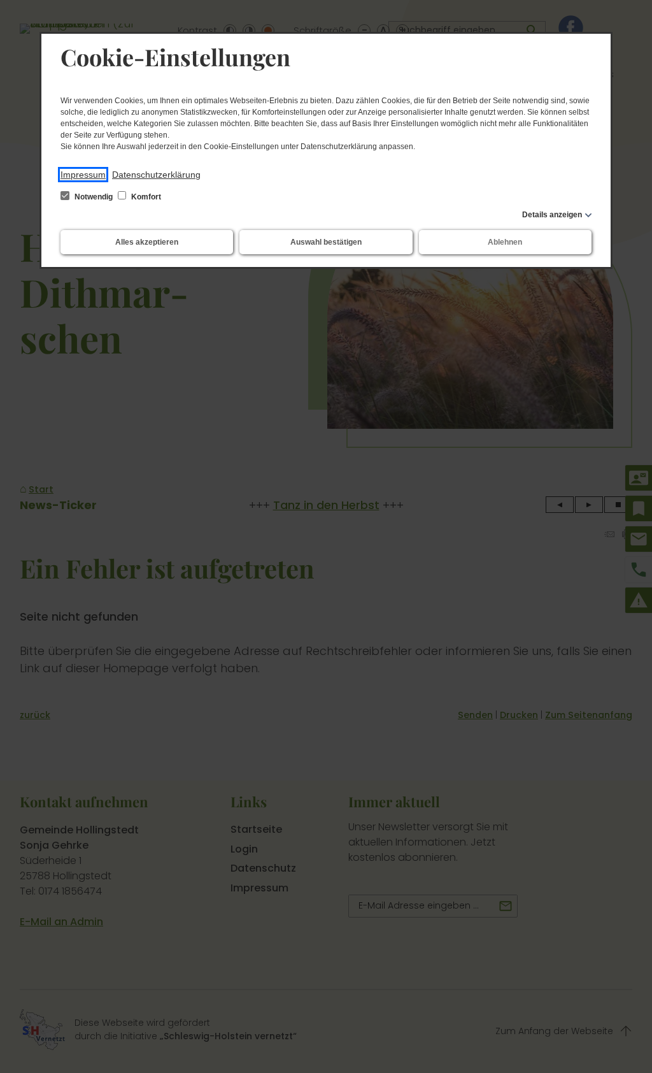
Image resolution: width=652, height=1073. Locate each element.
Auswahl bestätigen (326, 242)
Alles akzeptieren (146, 242)
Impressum (83, 174)
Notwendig (94, 196)
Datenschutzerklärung (156, 174)
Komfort (145, 196)
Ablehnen (505, 242)
